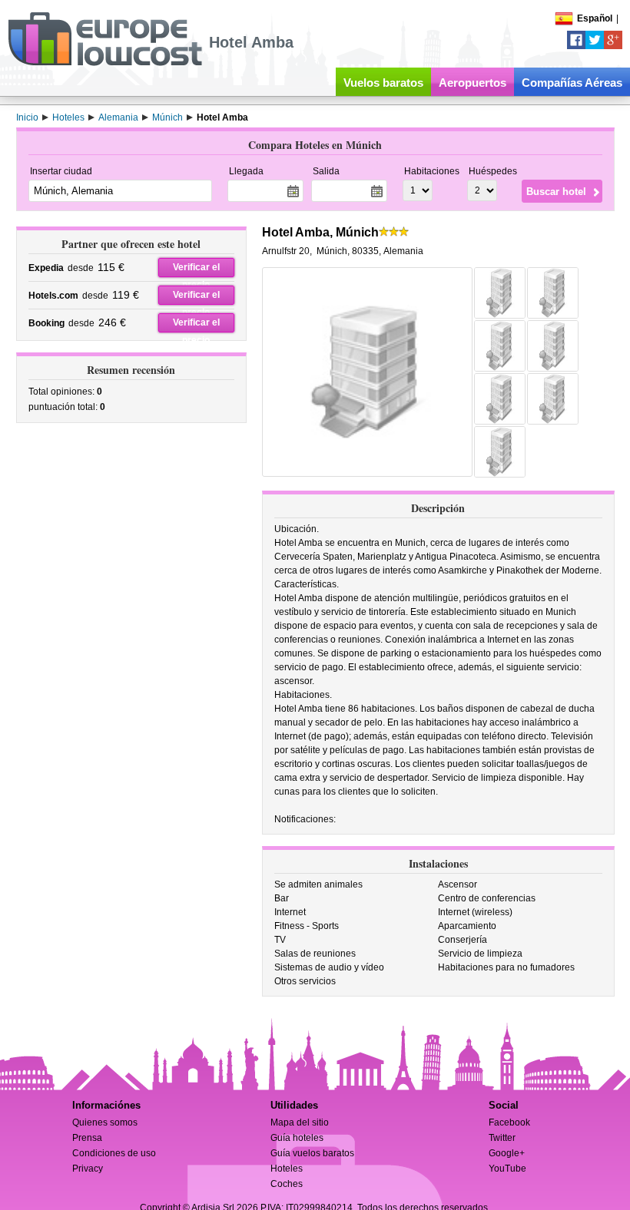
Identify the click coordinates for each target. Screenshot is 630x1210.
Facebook (509, 1122)
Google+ (507, 1153)
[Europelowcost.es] (105, 63)
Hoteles (286, 1168)
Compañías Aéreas (572, 82)
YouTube (507, 1168)
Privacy (87, 1168)
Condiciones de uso (114, 1153)
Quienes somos (105, 1122)
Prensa (87, 1137)
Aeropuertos (472, 82)
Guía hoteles (296, 1137)
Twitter (502, 1137)
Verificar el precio (196, 269)
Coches (286, 1184)
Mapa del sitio (299, 1122)
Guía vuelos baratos (312, 1153)
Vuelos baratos (383, 82)
